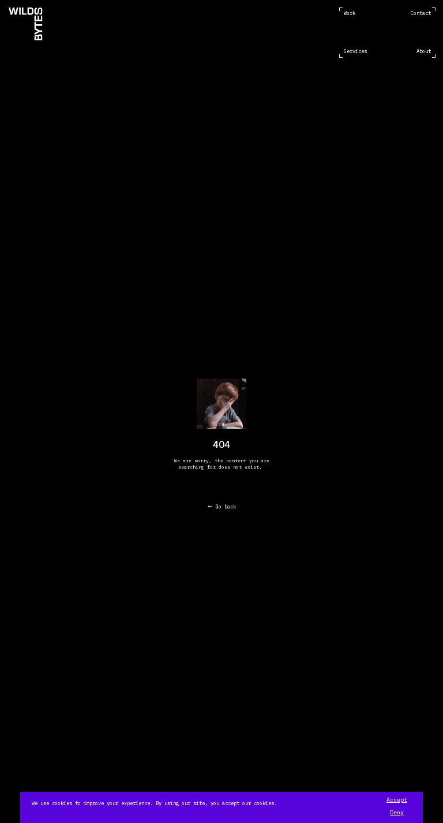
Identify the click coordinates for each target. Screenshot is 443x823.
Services (355, 51)
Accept (396, 799)
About (423, 51)
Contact (421, 13)
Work (349, 13)
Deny (397, 812)
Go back (226, 506)
